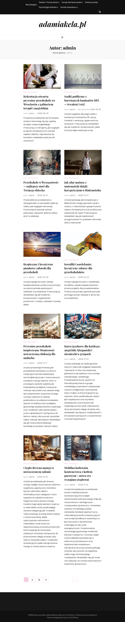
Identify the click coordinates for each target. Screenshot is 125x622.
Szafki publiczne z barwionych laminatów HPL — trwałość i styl (81, 100)
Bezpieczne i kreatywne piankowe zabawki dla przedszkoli (38, 268)
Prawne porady (91, 2)
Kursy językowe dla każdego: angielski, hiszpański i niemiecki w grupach (82, 350)
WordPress (73, 617)
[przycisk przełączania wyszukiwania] (100, 12)
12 (40, 579)
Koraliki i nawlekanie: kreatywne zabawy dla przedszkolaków (78, 268)
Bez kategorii (31, 4)
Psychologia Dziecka (47, 7)
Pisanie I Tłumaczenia (48, 2)
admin (31, 113)
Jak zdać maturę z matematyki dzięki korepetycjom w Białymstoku (82, 186)
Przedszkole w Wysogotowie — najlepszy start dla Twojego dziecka (40, 186)
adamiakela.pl (62, 24)
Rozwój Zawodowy (68, 7)
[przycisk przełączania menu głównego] (62, 37)
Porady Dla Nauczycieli (71, 2)
